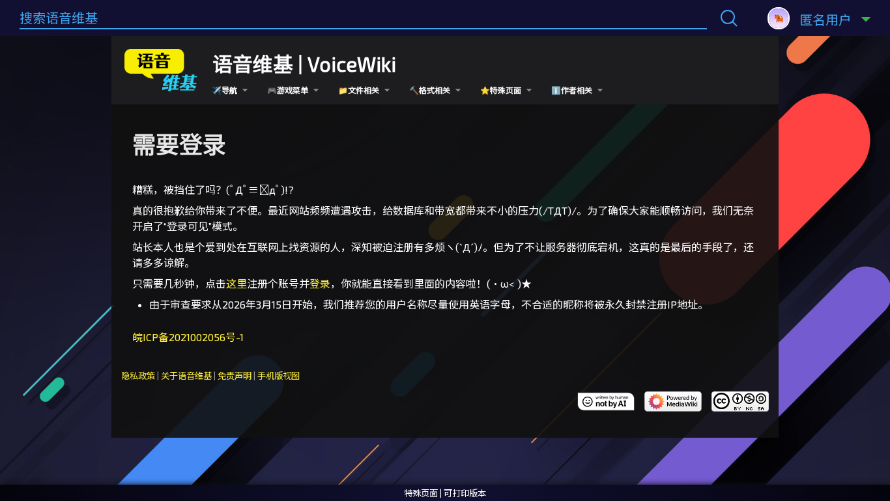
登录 (319, 283)
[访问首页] (162, 68)
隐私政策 (138, 376)
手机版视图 (278, 376)
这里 (236, 283)
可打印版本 (465, 493)
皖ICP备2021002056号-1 (188, 337)
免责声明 (234, 376)
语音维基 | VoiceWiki (304, 63)
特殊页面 (421, 493)
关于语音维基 (186, 376)
